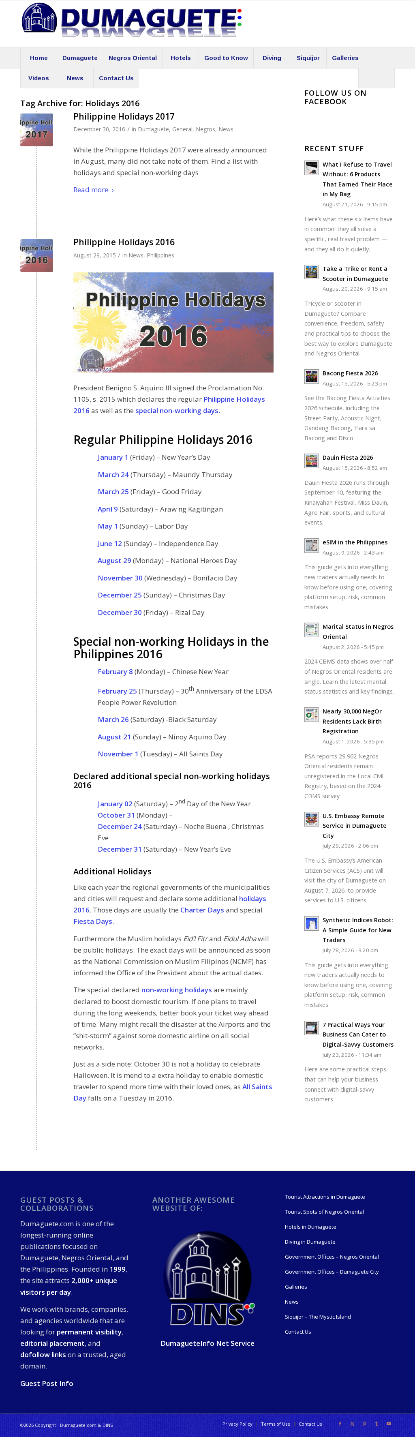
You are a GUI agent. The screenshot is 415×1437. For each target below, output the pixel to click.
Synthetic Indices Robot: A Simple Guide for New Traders (358, 930)
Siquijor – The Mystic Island (318, 1316)
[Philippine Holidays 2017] (36, 130)
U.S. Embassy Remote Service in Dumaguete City (355, 825)
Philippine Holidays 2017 (124, 116)
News (225, 129)
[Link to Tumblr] (376, 1424)
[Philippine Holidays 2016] (36, 255)
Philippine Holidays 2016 (124, 242)
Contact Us (298, 1331)
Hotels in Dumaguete (310, 1226)
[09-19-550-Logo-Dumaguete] (131, 23)
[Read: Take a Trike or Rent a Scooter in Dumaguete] (311, 272)
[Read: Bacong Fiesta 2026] (311, 376)
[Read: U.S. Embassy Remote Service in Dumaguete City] (311, 819)
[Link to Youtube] (389, 1424)
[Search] (376, 78)
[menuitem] (38, 58)
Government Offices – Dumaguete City (332, 1271)
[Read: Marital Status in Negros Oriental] (311, 630)
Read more (90, 189)
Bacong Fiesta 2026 (350, 373)
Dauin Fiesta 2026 (348, 457)
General (182, 129)
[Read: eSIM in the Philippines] (311, 545)
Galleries (296, 1286)
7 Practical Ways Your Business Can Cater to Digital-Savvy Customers (358, 1034)
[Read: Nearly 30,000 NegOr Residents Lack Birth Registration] (311, 714)
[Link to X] (352, 1424)
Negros (205, 129)
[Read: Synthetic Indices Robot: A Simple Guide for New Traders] (311, 923)
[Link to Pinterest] (364, 1424)
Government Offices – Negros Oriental (332, 1256)
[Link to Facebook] (340, 1424)
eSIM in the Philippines (355, 542)
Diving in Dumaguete (310, 1241)
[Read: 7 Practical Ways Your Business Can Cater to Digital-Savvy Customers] (311, 1028)
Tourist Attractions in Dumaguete (325, 1196)
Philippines (160, 255)
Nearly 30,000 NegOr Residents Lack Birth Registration (352, 721)
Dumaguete (153, 129)
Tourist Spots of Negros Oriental (324, 1211)
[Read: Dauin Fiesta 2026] (311, 461)
